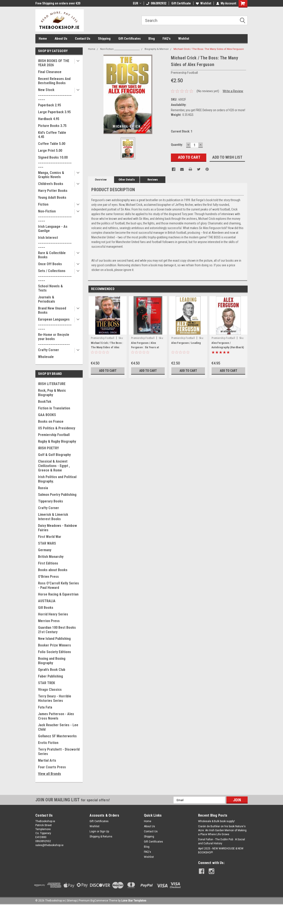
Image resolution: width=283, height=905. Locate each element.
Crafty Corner (48, 350)
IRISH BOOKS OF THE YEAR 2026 (53, 63)
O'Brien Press (48, 576)
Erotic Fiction (48, 743)
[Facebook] (173, 169)
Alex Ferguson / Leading (186, 342)
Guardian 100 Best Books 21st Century (57, 629)
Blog (151, 39)
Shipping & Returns (101, 836)
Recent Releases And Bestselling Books (54, 81)
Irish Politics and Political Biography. (57, 479)
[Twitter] (199, 169)
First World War (49, 537)
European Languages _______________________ (55, 323)
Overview (101, 179)
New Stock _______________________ (55, 94)
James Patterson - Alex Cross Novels (56, 716)
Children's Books (50, 184)
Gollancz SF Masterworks (57, 736)
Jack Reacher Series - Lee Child (58, 727)
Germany (44, 550)
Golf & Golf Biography (54, 455)
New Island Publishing (54, 638)
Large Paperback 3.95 (54, 112)
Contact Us (82, 39)
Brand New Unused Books (52, 310)
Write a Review (233, 91)
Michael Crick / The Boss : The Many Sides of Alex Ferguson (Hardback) (107, 347)
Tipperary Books (50, 501)
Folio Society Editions (54, 652)
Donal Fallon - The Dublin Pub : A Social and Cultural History (221, 841)
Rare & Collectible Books (52, 255)
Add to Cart (108, 370)
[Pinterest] (207, 169)
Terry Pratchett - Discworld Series (59, 751)
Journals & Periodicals (46, 299)
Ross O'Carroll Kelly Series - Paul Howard (58, 585)
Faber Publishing (50, 676)
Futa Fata (45, 707)
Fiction (43, 204)
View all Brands (49, 774)
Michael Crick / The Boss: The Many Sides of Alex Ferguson (209, 49)
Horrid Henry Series (53, 614)
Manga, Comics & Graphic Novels (51, 175)
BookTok (44, 401)
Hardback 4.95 (48, 119)
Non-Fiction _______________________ (55, 215)
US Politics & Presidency (56, 428)
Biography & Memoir (157, 49)
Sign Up (104, 831)
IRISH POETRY (48, 448)
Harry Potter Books (52, 191)
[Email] (182, 169)
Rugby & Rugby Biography (57, 441)
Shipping (104, 39)
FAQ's (166, 39)
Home (43, 39)
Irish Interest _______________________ (55, 241)
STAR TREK (46, 683)
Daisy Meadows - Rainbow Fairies (57, 528)
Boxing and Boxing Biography (51, 660)
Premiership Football (54, 435)
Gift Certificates (129, 39)
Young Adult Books (52, 197)
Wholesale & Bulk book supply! (216, 821)
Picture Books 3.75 (52, 126)
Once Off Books (50, 264)
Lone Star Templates (133, 900)
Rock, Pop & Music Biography (52, 392)
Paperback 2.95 (49, 105)
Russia (43, 488)
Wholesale (46, 357)
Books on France (50, 421)
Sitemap (72, 900)
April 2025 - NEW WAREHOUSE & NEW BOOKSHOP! (220, 850)
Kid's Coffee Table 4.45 (52, 134)
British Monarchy (50, 557)
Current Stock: (181, 131)
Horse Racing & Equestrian (58, 594)
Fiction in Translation (54, 408)
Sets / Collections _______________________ (55, 275)
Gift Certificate (181, 3)
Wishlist (205, 3)
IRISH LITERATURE (51, 384)
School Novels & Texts (50, 288)
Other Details (127, 179)
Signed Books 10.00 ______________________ (55, 161)
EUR (135, 3)
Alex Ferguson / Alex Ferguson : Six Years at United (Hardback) (145, 347)
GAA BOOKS (47, 415)
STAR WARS (47, 543)
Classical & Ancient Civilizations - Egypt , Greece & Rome (54, 465)
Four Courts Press (52, 767)
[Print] (190, 169)
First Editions (48, 563)
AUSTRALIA (46, 601)
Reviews (152, 179)
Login (93, 831)
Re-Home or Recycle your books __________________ (54, 339)
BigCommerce (99, 900)
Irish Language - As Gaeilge (52, 228)
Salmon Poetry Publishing (57, 494)
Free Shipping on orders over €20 (57, 3)
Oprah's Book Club (51, 670)
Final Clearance (49, 72)
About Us (61, 39)
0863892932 (158, 3)
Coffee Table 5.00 (51, 144)
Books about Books (52, 570)
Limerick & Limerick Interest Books (53, 516)
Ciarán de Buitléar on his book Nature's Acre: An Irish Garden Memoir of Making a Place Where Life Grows (222, 830)
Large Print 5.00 (50, 150)
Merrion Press (49, 621)
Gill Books (45, 607)
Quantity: (177, 144)
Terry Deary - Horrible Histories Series (54, 698)
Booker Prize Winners (54, 645)
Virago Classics (50, 689)
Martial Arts (47, 760)
